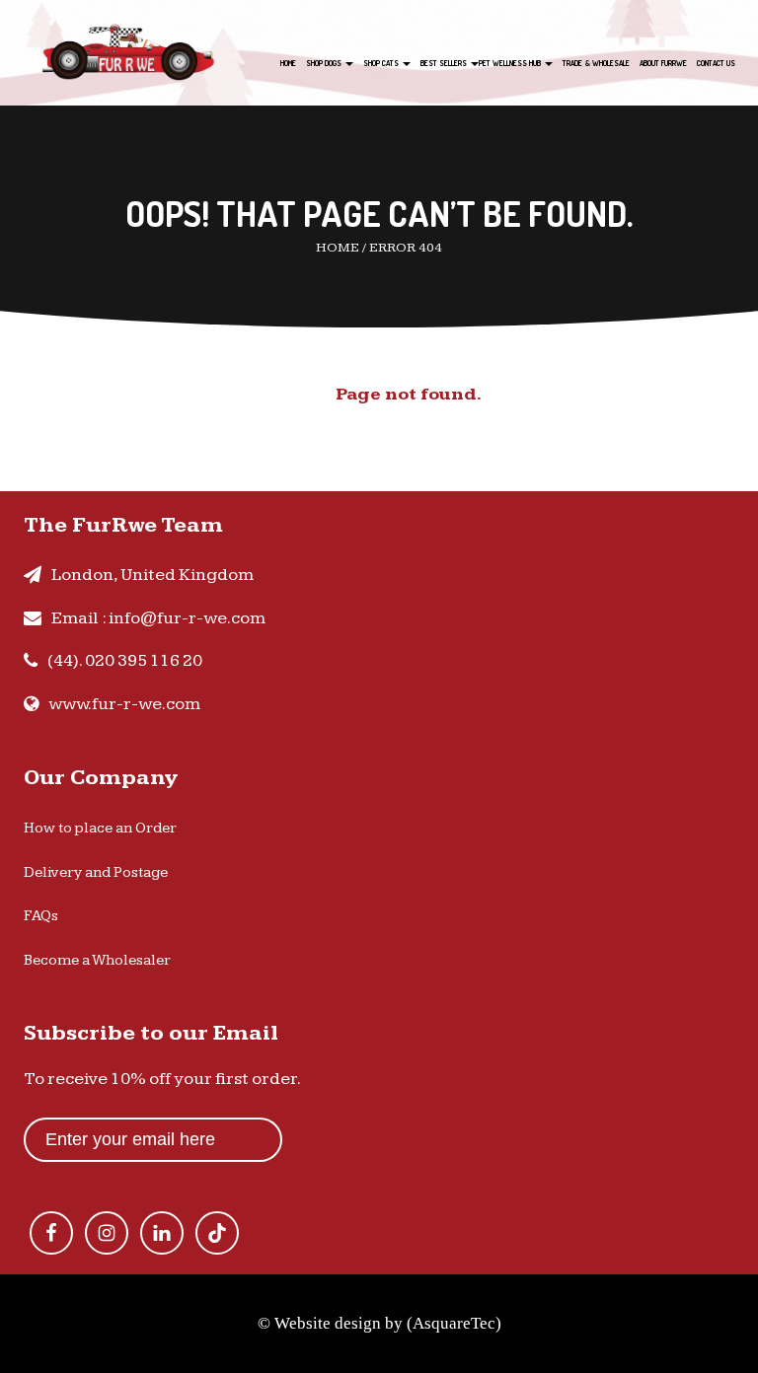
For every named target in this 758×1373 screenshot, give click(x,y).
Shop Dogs (324, 63)
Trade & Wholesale (596, 63)
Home (288, 63)
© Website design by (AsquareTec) (379, 1323)
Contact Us (716, 63)
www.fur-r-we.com (124, 703)
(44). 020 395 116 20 (124, 660)
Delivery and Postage (96, 872)
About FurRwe (663, 63)
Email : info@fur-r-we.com (158, 618)
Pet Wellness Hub (511, 63)
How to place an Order (100, 828)
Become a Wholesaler (97, 960)
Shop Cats (382, 63)
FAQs (41, 915)
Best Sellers (444, 63)
